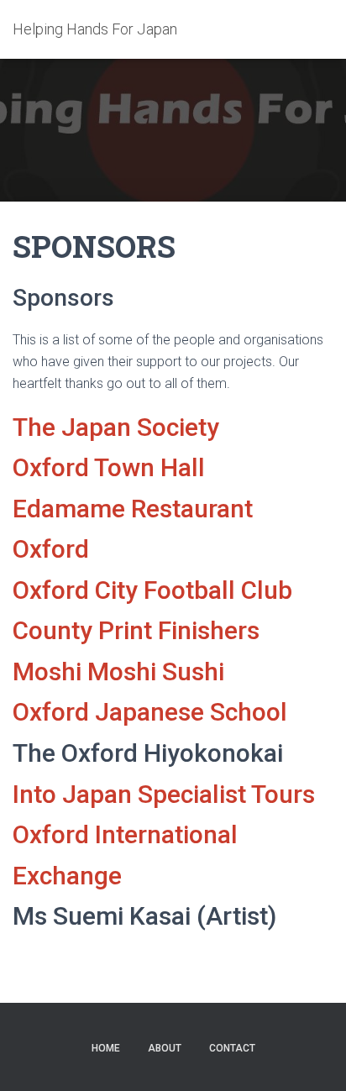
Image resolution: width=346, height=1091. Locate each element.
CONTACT (232, 1048)
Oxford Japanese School (150, 711)
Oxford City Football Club (152, 590)
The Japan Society (116, 427)
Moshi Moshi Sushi (118, 671)
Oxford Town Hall (109, 467)
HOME (106, 1048)
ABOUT (164, 1048)
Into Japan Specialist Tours (164, 794)
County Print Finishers (136, 630)
